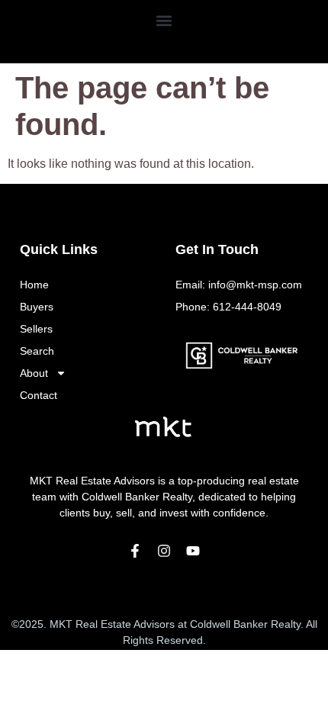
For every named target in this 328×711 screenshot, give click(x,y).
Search (37, 351)
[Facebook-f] (135, 551)
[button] (164, 20)
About (34, 373)
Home (34, 284)
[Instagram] (164, 551)
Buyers (36, 307)
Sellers (36, 329)
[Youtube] (193, 551)
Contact (38, 395)
